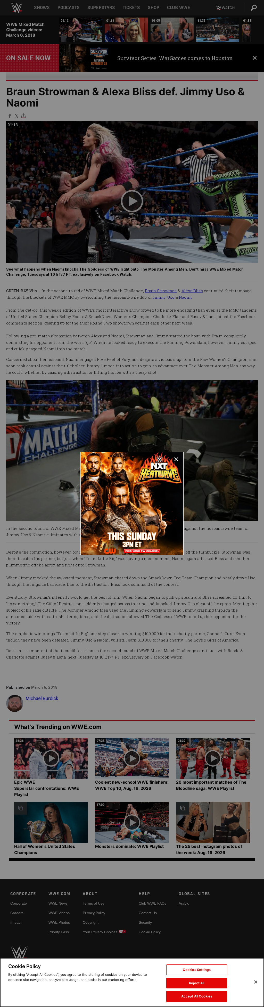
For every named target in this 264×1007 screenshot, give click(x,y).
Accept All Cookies (196, 996)
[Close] (255, 982)
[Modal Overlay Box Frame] (132, 503)
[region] (132, 982)
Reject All (196, 983)
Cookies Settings (197, 970)
